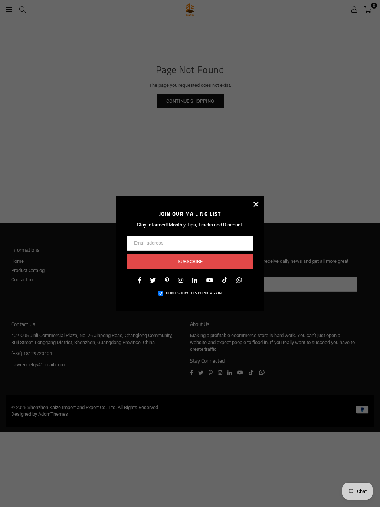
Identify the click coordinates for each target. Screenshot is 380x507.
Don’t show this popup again (194, 293)
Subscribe (190, 261)
